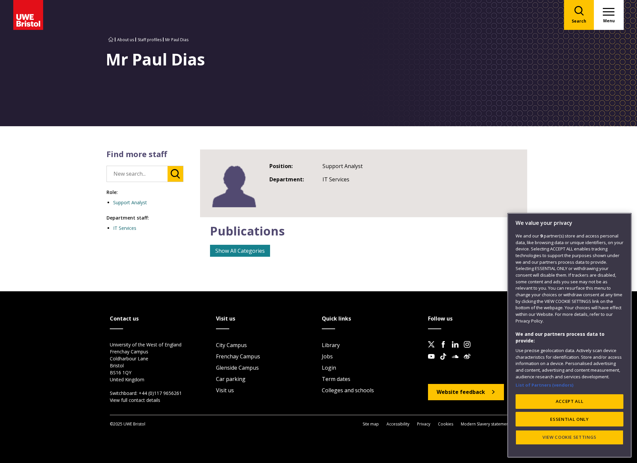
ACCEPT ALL (570, 401)
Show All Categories (240, 250)
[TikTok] (445, 361)
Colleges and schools (348, 390)
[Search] (175, 174)
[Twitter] (433, 349)
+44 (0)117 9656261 (160, 393)
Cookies (445, 424)
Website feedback (461, 392)
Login (329, 367)
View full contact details (135, 400)
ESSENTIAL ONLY (569, 419)
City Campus (231, 345)
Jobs (327, 356)
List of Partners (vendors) (545, 385)
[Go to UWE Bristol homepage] (110, 40)
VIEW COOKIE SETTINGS (569, 437)
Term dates (336, 379)
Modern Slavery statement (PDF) (491, 424)
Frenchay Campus (238, 356)
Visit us (225, 390)
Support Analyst (130, 202)
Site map (371, 424)
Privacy (423, 424)
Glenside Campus (237, 367)
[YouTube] (433, 361)
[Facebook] (445, 349)
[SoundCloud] (457, 361)
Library (331, 345)
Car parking (231, 379)
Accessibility (398, 424)
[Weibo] (469, 361)
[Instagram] (469, 349)
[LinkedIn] (457, 349)
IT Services (124, 228)
